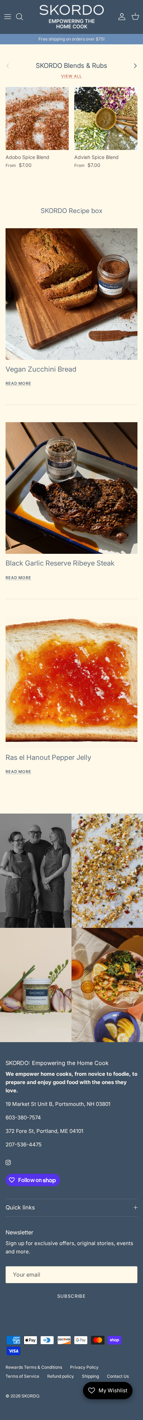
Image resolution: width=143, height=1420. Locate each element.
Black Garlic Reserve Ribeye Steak (60, 563)
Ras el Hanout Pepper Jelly (48, 757)
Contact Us (118, 1376)
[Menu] (7, 16)
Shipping (90, 1376)
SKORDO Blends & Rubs (71, 66)
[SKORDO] (72, 16)
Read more (18, 383)
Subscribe (71, 1296)
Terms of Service (22, 1376)
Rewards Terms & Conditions (34, 1367)
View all (71, 76)
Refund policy (60, 1376)
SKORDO (30, 1396)
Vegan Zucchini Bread (41, 369)
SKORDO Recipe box (71, 211)
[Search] (23, 16)
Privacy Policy (84, 1367)
